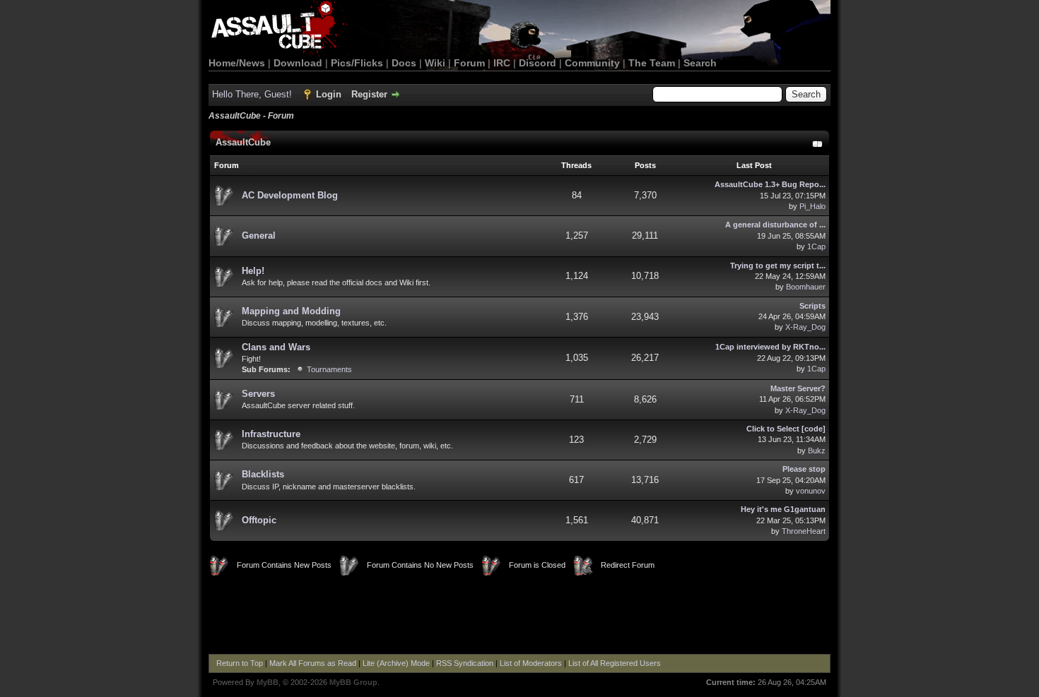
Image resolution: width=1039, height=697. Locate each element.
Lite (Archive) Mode (396, 663)
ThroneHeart (804, 531)
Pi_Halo (812, 206)
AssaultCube (243, 142)
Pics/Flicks (357, 62)
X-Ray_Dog (805, 327)
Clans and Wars (276, 347)
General (259, 235)
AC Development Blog (290, 195)
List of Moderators (531, 663)
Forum (469, 62)
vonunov (811, 491)
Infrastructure (271, 434)
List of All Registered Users (614, 663)
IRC (501, 62)
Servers (258, 393)
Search (700, 62)
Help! (253, 271)
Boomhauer (806, 286)
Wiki (435, 62)
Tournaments (329, 369)
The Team (651, 62)
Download (298, 62)
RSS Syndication (464, 663)
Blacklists (263, 474)
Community (592, 62)
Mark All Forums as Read (312, 663)
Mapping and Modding (291, 311)
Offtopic (259, 520)
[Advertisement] (519, 615)
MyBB (267, 682)
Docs (404, 62)
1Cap (816, 246)
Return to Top (239, 663)
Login (328, 94)
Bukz (817, 450)
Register (369, 94)
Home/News (237, 62)
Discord (537, 62)
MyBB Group (353, 682)
